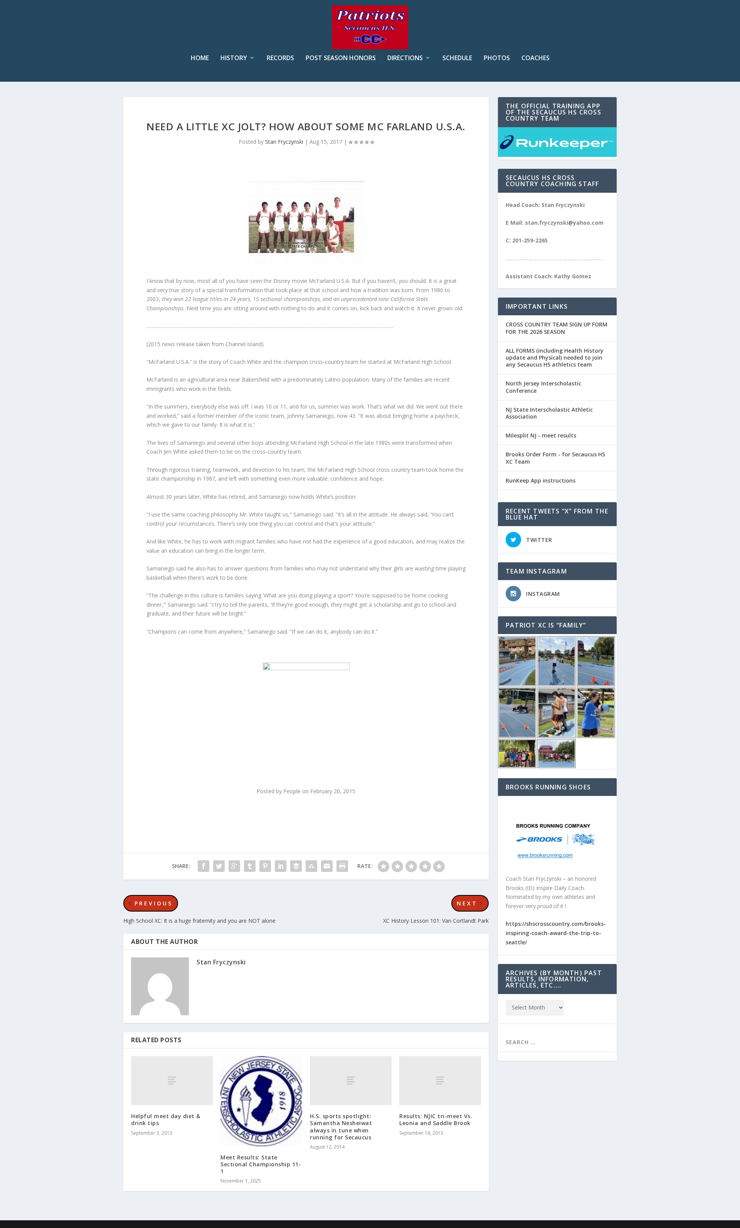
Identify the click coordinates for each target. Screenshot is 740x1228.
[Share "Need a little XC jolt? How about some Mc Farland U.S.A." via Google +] (234, 866)
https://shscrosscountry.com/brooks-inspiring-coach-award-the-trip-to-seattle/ (556, 933)
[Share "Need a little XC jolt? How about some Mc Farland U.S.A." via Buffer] (296, 866)
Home (200, 58)
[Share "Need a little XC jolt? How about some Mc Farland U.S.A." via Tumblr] (249, 866)
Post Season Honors (341, 58)
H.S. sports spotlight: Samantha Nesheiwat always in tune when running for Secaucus (341, 1126)
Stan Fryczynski (284, 141)
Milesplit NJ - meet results (541, 435)
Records (280, 58)
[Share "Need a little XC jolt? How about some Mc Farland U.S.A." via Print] (342, 866)
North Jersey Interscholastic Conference (543, 387)
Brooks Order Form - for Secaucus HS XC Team (555, 458)
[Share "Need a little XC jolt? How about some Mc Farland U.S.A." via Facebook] (203, 866)
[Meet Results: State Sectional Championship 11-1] (261, 1101)
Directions (405, 58)
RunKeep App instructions (540, 480)
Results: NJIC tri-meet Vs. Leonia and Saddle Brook (435, 1119)
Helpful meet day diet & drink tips (165, 1119)
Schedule (457, 58)
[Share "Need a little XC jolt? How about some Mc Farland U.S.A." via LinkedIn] (280, 866)
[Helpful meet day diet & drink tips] (172, 1080)
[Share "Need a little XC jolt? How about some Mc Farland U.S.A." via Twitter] (219, 866)
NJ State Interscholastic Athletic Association (549, 413)
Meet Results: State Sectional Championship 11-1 (260, 1164)
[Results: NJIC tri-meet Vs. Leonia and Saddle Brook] (440, 1080)
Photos (497, 58)
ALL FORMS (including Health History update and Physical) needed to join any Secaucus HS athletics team (555, 357)
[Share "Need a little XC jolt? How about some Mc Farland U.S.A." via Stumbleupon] (311, 866)
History (233, 58)
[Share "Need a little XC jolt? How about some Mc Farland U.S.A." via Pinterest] (265, 866)
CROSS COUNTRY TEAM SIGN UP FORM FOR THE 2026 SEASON (556, 328)
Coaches (535, 58)
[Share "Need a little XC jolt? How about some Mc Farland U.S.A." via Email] (327, 866)
